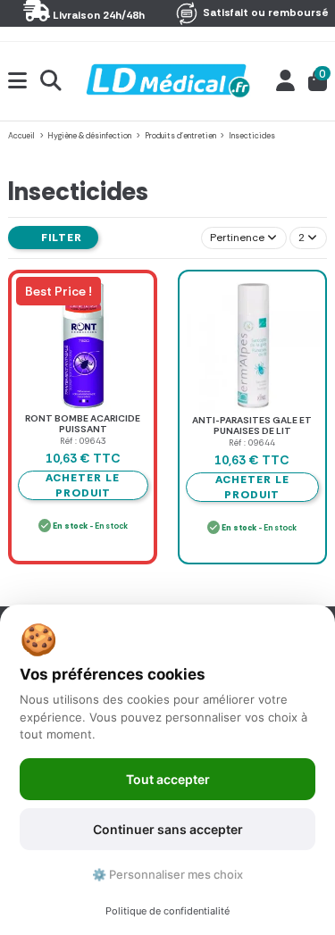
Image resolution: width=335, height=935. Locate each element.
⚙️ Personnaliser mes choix (167, 874)
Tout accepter (168, 779)
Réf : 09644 (252, 442)
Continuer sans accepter (168, 829)
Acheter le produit (252, 487)
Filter (60, 237)
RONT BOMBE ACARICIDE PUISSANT (82, 424)
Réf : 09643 (83, 441)
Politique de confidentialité (167, 911)
